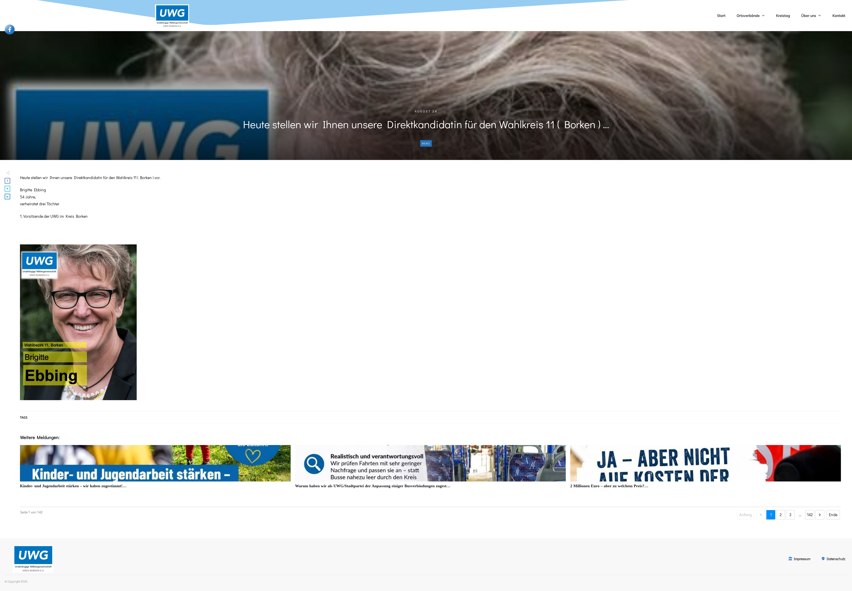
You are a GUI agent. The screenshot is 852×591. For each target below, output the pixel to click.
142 (810, 514)
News (426, 143)
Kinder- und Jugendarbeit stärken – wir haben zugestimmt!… (155, 469)
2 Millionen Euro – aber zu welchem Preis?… (705, 469)
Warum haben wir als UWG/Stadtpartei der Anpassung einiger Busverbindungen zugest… (430, 469)
